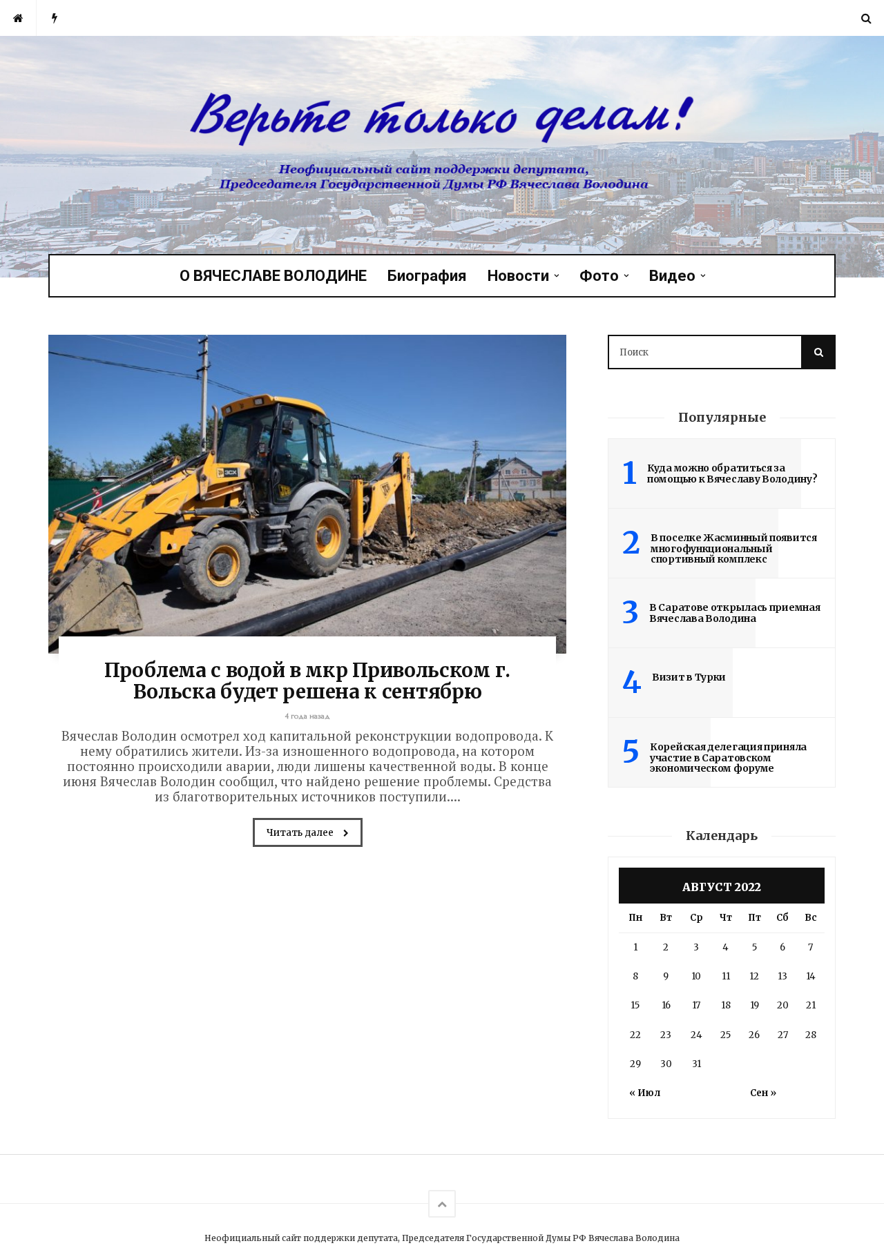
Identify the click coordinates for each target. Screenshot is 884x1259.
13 (782, 976)
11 (726, 976)
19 (754, 1005)
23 (665, 1035)
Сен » (763, 1093)
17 (696, 1005)
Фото (599, 275)
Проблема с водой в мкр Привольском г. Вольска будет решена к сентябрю (307, 681)
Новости (518, 275)
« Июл (644, 1093)
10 (696, 976)
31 (696, 1064)
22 (635, 1035)
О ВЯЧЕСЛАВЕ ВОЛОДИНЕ (273, 275)
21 (811, 1005)
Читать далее (301, 833)
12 (754, 976)
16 (666, 1005)
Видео (672, 275)
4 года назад (307, 716)
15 (635, 1005)
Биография (427, 275)
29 (635, 1064)
